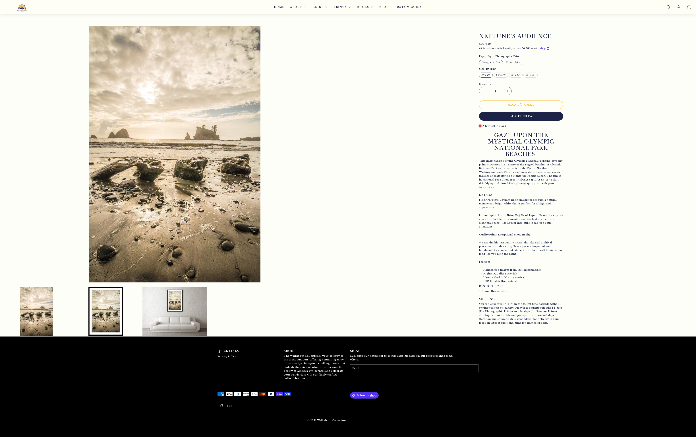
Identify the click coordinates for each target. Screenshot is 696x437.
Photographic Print (491, 62)
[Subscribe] (475, 368)
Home (279, 7)
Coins (318, 7)
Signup (356, 351)
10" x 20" (485, 75)
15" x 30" (515, 75)
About (296, 7)
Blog (384, 7)
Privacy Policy (227, 356)
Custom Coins (408, 7)
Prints (340, 7)
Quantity (485, 84)
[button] (7, 7)
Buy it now (521, 116)
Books (363, 7)
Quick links (228, 351)
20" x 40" (501, 75)
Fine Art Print (513, 62)
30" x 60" (530, 75)
